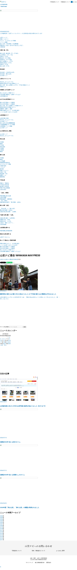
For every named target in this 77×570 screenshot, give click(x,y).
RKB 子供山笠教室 (5, 188)
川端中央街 (3, 166)
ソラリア (2, 167)
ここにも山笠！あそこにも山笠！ (9, 112)
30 (10, 343)
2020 (1, 525)
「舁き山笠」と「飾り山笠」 (8, 208)
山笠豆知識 (3, 224)
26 (4, 343)
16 (10, 340)
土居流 (2, 148)
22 (8, 342)
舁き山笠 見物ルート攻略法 (7, 104)
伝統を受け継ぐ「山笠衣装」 (8, 218)
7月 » (5, 345)
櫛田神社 (2, 177)
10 (1, 340)
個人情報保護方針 (40, 562)
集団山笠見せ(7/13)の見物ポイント (9, 83)
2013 (1, 536)
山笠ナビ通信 (8, 259)
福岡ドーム (3, 175)
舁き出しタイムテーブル (6, 82)
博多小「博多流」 (5, 183)
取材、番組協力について (38, 550)
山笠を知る (3, 189)
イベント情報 (3, 42)
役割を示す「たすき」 (6, 221)
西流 (1, 143)
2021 (1, 524)
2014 (1, 535)
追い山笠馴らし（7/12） (7, 61)
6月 (17, 259)
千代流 (2, 145)
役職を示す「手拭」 (5, 219)
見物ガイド (3, 86)
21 (7, 342)
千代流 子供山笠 (4, 184)
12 (4, 340)
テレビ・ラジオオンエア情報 (8, 40)
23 (10, 342)
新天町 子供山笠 (4, 186)
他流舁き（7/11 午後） (6, 59)
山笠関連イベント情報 (6, 126)
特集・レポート (4, 39)
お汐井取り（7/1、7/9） (7, 55)
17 (1, 342)
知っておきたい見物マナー (7, 93)
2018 (1, 528)
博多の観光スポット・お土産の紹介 (9, 110)
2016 (1, 532)
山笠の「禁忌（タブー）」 (7, 223)
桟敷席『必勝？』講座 (6, 109)
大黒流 (2, 150)
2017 (1, 530)
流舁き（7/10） (4, 56)
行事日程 (2, 47)
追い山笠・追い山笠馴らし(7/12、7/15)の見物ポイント (15, 85)
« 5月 (1, 345)
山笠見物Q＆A (4, 96)
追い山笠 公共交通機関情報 (7, 123)
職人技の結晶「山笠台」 (6, 210)
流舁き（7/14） (4, 64)
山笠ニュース (3, 37)
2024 (1, 519)
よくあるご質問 (60, 550)
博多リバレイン (4, 170)
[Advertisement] (38, 310)
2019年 (14, 259)
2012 (1, 538)
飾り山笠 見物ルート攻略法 (7, 102)
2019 (1, 527)
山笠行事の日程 (4, 118)
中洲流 (2, 142)
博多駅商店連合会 (5, 162)
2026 (1, 516)
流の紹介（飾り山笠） (6, 74)
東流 (1, 151)
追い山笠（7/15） (5, 66)
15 (8, 340)
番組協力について (66, 1)
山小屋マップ (3, 75)
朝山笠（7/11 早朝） (5, 58)
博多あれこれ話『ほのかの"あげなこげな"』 (12, 45)
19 (4, 342)
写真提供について (55, 1)
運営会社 (48, 562)
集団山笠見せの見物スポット (8, 107)
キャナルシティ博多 (5, 164)
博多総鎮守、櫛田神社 (6, 199)
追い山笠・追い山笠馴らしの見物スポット (11, 105)
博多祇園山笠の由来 (5, 196)
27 (5, 343)
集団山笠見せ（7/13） (6, 63)
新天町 (2, 169)
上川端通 (2, 161)
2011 (1, 539)
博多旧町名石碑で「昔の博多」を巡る (10, 202)
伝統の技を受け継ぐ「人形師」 (8, 211)
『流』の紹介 (3, 200)
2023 (1, 520)
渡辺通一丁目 (3, 173)
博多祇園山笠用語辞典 (6, 230)
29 (8, 343)
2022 (1, 522)
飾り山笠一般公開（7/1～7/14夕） (9, 53)
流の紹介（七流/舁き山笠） (7, 72)
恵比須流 (2, 146)
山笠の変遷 (3, 197)
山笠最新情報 (3, 4)
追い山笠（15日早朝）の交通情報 (9, 44)
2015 (1, 533)
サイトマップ (29, 562)
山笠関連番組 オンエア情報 (7, 124)
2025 (1, 517)
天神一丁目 (3, 172)
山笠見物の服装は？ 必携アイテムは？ (10, 94)
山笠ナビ (2, 259)
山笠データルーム (5, 237)
